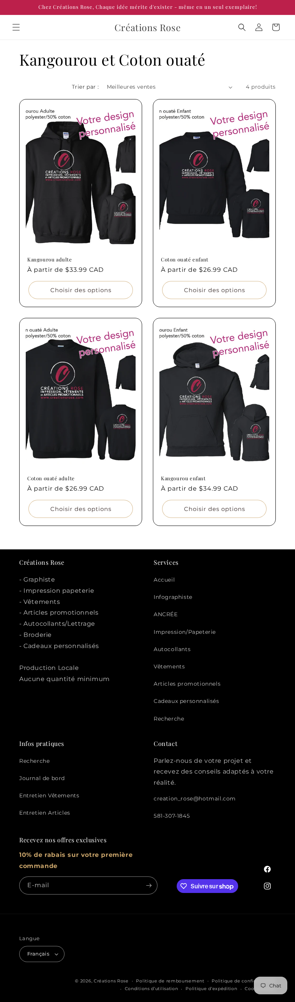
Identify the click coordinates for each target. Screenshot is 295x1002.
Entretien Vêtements (49, 795)
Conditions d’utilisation (151, 988)
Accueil (164, 579)
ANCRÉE (166, 614)
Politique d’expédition (211, 988)
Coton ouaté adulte (51, 478)
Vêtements (169, 666)
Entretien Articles (44, 812)
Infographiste (173, 597)
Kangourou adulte (49, 259)
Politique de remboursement (170, 981)
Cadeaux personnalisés (186, 701)
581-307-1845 (172, 815)
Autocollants (172, 649)
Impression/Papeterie (185, 631)
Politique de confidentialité (244, 981)
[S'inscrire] (148, 885)
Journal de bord (42, 778)
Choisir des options (80, 290)
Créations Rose (111, 981)
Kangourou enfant (183, 478)
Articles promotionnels (187, 683)
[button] (16, 27)
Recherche (169, 718)
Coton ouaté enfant (185, 259)
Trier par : (85, 86)
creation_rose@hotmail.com (195, 798)
